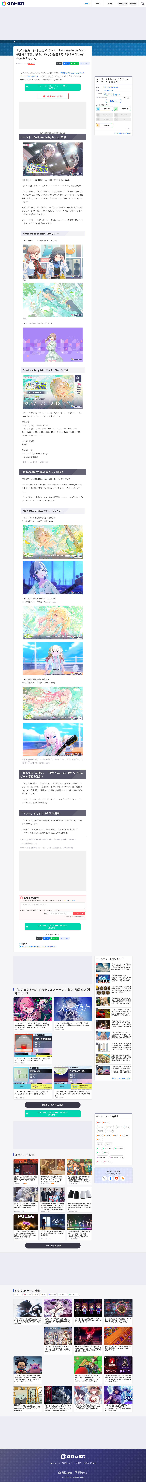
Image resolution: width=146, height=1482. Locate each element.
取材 (99, 1148)
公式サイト (113, 101)
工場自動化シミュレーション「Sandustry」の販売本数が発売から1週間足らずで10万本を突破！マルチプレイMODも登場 (27, 1407)
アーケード (111, 1127)
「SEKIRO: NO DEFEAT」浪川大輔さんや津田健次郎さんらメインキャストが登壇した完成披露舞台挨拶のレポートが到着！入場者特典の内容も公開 (52, 1207)
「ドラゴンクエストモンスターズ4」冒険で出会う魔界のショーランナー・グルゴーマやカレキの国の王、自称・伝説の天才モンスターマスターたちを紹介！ (27, 1378)
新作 (99, 1122)
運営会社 (93, 1463)
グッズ (115, 1135)
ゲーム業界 (53, 1295)
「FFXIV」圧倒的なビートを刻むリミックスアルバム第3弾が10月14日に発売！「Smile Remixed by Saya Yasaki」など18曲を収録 (26, 1234)
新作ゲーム (18, 1295)
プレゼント (108, 1162)
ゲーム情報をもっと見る (122, 133)
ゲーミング (110, 1131)
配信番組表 (133, 3)
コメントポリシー (69, 900)
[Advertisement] (73, 23)
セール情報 (28, 1295)
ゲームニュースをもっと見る (121, 1078)
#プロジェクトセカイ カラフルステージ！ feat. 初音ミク (38, 947)
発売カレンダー (123, 3)
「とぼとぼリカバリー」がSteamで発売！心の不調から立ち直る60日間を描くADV (52, 1233)
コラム (100, 1152)
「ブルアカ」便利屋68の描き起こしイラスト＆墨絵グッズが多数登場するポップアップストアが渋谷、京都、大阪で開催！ (88, 1407)
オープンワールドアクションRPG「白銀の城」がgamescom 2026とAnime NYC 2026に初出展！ (25, 1205)
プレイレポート (108, 1148)
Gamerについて (55, 1463)
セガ (104, 87)
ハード (127, 1127)
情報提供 (79, 1463)
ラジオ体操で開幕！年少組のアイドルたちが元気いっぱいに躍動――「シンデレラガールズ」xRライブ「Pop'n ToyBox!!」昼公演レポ (79, 1234)
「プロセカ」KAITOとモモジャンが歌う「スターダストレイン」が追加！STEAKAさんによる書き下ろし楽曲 (72, 1025)
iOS (104, 90)
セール (100, 1162)
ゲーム (98, 3)
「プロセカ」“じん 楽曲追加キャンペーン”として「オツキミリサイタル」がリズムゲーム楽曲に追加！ (72, 1094)
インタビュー (119, 1148)
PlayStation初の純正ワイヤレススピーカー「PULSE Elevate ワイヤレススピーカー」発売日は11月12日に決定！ (79, 1206)
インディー (101, 1127)
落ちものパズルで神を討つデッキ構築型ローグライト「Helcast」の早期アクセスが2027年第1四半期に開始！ (25, 1179)
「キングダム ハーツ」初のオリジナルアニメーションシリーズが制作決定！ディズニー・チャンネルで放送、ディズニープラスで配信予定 (27, 1321)
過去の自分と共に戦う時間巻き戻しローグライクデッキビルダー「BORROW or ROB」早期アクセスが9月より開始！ (118, 1320)
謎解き (100, 1135)
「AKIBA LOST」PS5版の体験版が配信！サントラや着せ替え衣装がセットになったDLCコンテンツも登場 (88, 1320)
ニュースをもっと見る (53, 1245)
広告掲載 (86, 1463)
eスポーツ (109, 1144)
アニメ (100, 1139)
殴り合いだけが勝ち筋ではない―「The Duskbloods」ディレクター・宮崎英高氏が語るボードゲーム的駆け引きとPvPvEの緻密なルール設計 (88, 1349)
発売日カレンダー (103, 1157)
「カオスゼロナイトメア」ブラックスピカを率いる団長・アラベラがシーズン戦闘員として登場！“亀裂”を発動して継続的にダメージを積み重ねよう (118, 1378)
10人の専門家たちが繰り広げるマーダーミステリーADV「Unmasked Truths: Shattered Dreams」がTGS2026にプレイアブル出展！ (52, 1179)
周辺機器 (100, 1131)
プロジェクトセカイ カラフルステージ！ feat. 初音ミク (112, 80)
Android (110, 90)
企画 (106, 1152)
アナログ (119, 1127)
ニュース (86, 3)
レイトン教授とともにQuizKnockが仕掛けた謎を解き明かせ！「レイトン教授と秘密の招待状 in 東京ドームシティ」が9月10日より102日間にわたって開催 (79, 1179)
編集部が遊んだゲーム (117, 1157)
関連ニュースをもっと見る (52, 1105)
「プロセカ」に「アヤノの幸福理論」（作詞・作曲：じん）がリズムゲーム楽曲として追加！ (32, 1059)
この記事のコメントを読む (54, 96)
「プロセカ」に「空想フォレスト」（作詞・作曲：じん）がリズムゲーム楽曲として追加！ (31, 1093)
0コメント (31, 63)
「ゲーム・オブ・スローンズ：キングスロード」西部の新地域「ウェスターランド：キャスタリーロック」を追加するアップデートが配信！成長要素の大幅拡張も (57, 1407)
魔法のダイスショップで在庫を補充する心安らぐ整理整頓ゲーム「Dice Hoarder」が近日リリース (118, 1348)
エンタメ (107, 1135)
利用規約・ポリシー (68, 1463)
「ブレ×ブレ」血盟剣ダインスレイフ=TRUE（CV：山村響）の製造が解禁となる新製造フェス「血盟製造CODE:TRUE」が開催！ (57, 1321)
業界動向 (100, 1144)
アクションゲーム (109, 93)
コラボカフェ (124, 1135)
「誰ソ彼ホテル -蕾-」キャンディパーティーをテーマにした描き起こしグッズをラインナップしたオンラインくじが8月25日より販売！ (57, 1349)
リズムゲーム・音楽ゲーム (111, 95)
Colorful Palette (113, 87)
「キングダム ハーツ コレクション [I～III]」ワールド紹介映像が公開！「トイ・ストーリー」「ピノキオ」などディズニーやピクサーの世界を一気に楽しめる (88, 1378)
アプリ (110, 3)
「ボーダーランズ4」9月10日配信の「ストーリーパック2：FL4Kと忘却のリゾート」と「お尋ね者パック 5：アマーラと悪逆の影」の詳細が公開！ (118, 1407)
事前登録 (106, 1122)
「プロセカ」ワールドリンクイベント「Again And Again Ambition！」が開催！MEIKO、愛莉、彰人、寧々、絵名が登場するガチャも (32, 1025)
